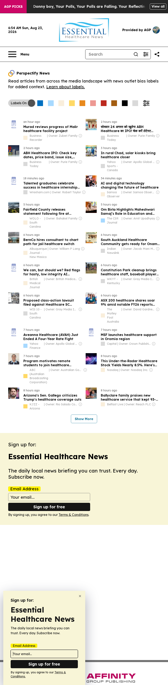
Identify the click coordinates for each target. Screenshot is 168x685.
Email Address (24, 488)
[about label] (25, 138)
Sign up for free (49, 506)
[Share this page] (157, 54)
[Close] (80, 596)
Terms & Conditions (74, 515)
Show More (84, 419)
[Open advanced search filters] (146, 54)
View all (158, 6)
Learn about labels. (65, 86)
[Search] (136, 54)
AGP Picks (13, 7)
